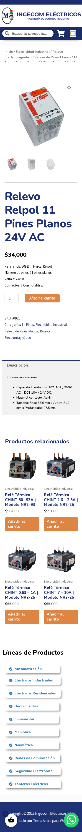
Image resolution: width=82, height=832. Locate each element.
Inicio (9, 52)
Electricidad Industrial (33, 52)
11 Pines (28, 324)
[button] (73, 33)
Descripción (17, 365)
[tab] (41, 365)
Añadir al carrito (42, 298)
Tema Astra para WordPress (55, 820)
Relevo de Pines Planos (52, 57)
